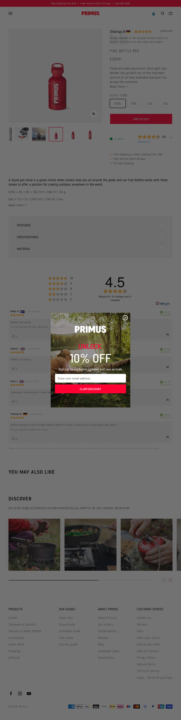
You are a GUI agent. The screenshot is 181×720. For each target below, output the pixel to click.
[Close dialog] (125, 318)
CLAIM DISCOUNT (90, 389)
